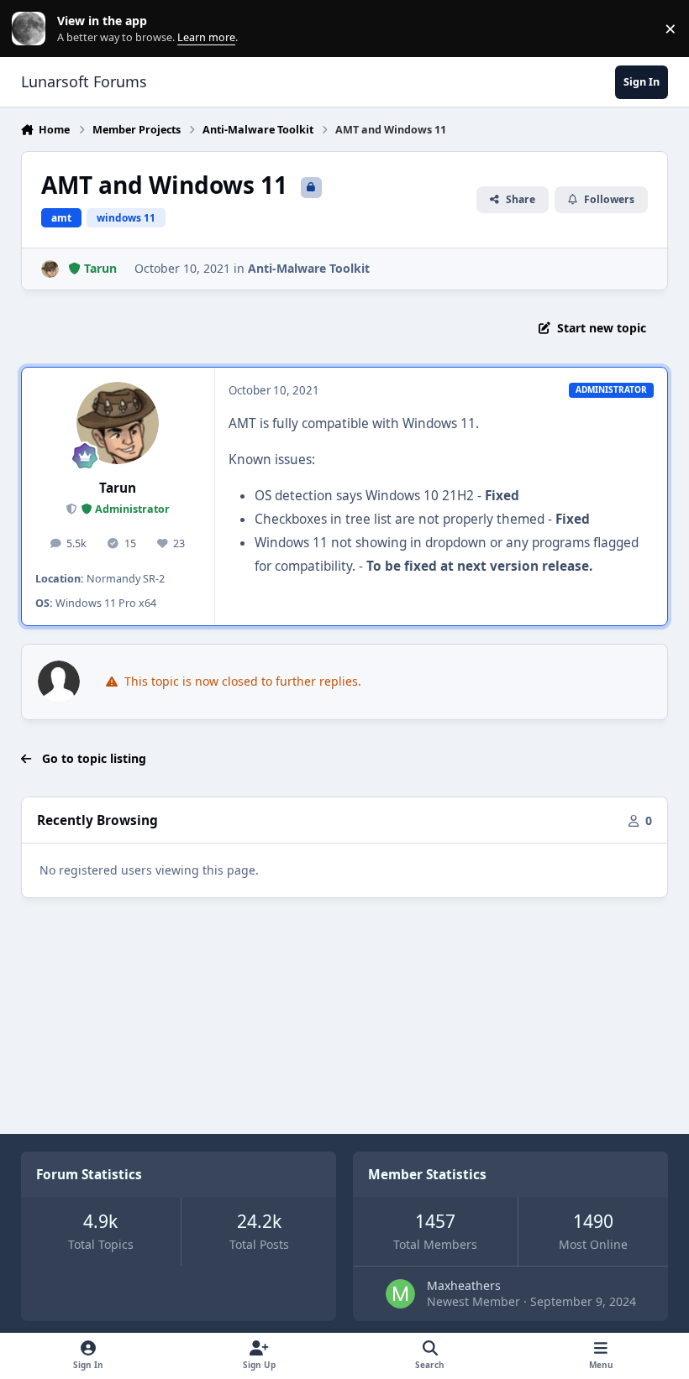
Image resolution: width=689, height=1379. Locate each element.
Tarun (117, 488)
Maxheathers (464, 1285)
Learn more (32, 29)
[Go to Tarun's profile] (50, 269)
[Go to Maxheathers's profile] (400, 1293)
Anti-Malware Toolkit (309, 268)
